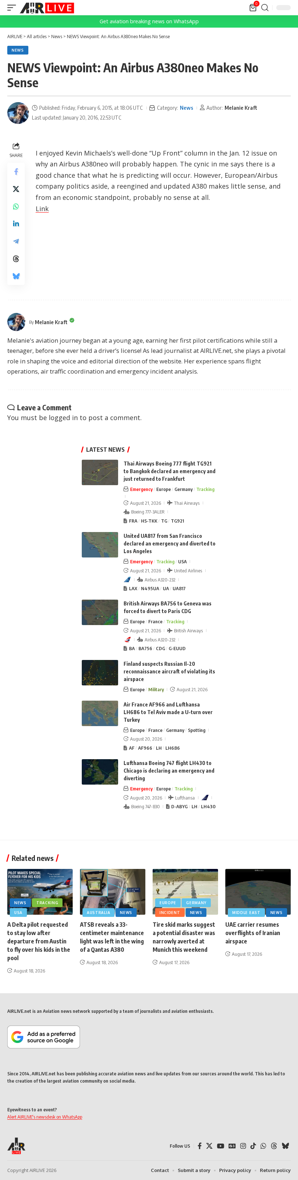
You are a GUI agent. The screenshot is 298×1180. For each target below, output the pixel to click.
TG (164, 521)
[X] (209, 1146)
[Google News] (232, 1146)
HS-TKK (149, 521)
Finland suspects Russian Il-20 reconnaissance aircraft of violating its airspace (169, 671)
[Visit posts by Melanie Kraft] (18, 113)
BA (132, 648)
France (155, 621)
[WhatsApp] (263, 1146)
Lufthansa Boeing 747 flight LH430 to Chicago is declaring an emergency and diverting (169, 770)
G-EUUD (177, 648)
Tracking (205, 489)
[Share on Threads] (16, 258)
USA (182, 561)
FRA (133, 521)
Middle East (246, 912)
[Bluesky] (285, 1146)
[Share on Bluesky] (16, 276)
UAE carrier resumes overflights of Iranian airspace (252, 933)
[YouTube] (220, 1146)
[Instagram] (243, 1146)
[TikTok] (253, 1146)
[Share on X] (16, 189)
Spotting (196, 730)
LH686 (172, 748)
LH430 (208, 806)
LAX (133, 588)
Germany (183, 489)
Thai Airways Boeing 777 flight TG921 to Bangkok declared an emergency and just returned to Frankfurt (170, 471)
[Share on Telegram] (16, 241)
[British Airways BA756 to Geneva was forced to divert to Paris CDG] (100, 612)
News (18, 50)
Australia (98, 912)
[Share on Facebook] (16, 171)
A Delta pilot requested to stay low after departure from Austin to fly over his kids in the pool (38, 941)
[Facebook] (200, 1146)
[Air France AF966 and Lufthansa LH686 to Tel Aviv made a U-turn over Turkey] (100, 713)
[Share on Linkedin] (16, 224)
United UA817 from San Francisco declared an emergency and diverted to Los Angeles (170, 543)
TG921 (177, 521)
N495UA (150, 588)
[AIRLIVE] (47, 7)
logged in (63, 417)
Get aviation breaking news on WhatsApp (149, 21)
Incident (170, 912)
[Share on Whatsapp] (16, 206)
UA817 (179, 588)
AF (131, 748)
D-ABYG (179, 806)
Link (42, 208)
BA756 (145, 648)
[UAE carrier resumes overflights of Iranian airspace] (258, 892)
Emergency (141, 489)
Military (156, 689)
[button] (13, 7)
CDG (160, 648)
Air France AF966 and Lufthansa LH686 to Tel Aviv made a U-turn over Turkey (168, 712)
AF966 (145, 748)
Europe (163, 489)
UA (166, 588)
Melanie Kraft (241, 107)
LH (159, 748)
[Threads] (274, 1146)
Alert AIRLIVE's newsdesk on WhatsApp (44, 1117)
